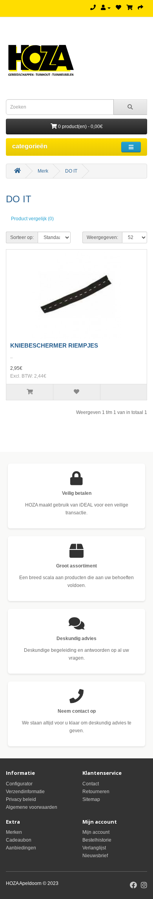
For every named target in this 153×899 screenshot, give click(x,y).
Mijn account (95, 832)
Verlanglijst (94, 848)
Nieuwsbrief (95, 855)
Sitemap (91, 799)
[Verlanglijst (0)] (118, 8)
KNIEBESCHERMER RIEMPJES (54, 345)
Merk (43, 171)
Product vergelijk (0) (32, 218)
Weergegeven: (102, 237)
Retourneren (95, 791)
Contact (90, 784)
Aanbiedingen (21, 848)
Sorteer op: (22, 237)
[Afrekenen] (140, 8)
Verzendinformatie (25, 791)
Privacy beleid (21, 799)
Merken (14, 832)
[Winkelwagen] (129, 8)
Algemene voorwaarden (31, 807)
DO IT (71, 171)
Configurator (19, 784)
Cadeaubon (18, 840)
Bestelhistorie (96, 840)
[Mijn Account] (106, 8)
